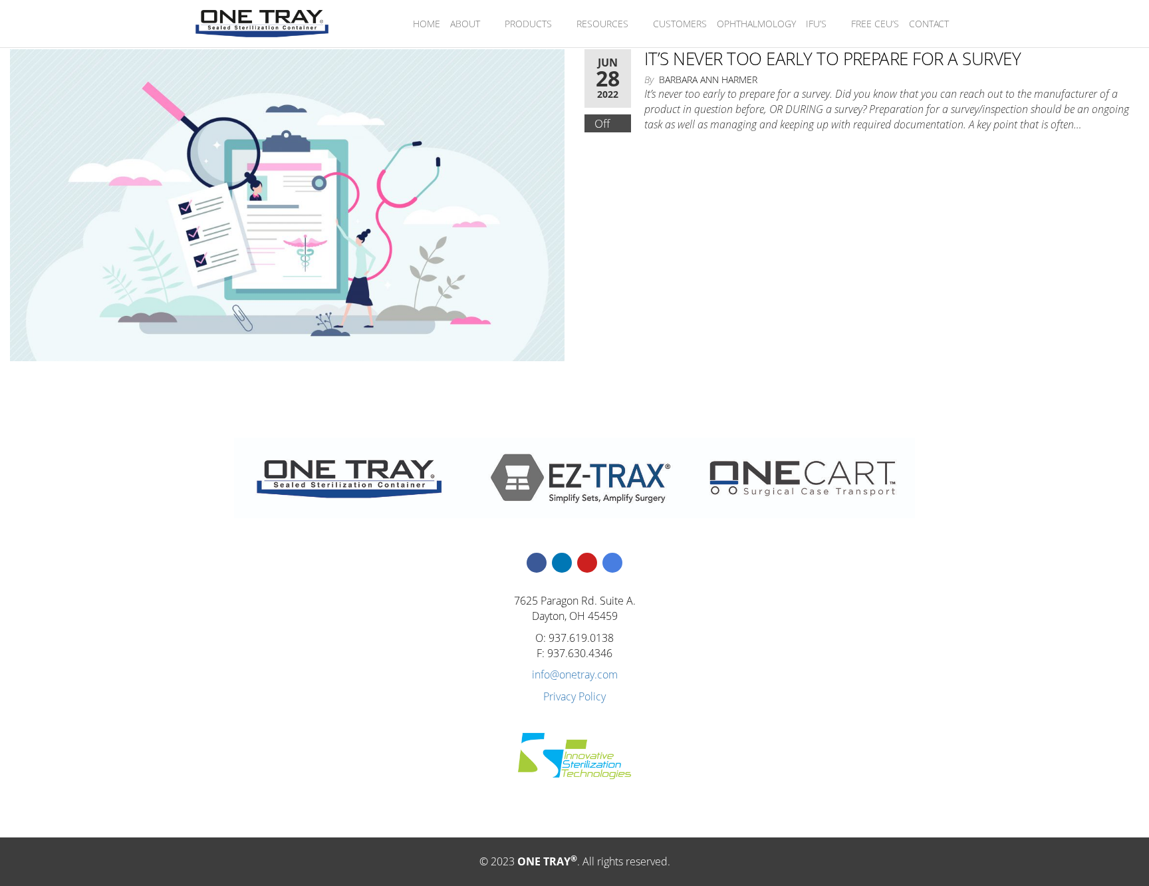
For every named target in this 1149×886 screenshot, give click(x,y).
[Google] (612, 563)
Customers (680, 23)
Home (426, 23)
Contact (929, 23)
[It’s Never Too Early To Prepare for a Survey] (287, 204)
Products (528, 23)
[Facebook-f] (537, 563)
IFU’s (816, 23)
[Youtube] (587, 563)
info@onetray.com (575, 674)
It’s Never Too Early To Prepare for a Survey (832, 59)
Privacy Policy (574, 696)
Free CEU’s (875, 23)
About (465, 23)
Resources (602, 23)
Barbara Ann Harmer (708, 79)
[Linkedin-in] (562, 563)
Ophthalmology (756, 23)
